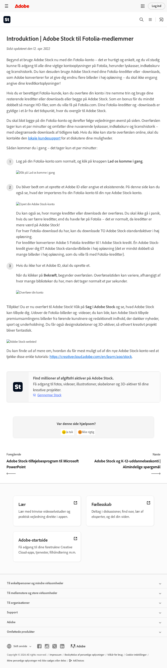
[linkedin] (62, 646)
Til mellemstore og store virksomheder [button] (32, 593)
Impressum (56, 654)
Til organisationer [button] (18, 603)
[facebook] (39, 646)
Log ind (156, 6)
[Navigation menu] (6, 6)
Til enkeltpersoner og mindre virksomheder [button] (35, 583)
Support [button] (12, 612)
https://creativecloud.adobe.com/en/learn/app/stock (91, 356)
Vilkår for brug (115, 654)
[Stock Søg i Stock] (161, 19)
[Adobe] (22, 6)
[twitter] (54, 646)
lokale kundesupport (44, 138)
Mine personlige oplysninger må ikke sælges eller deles (36, 660)
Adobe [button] (11, 622)
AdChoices (78, 660)
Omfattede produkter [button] (21, 632)
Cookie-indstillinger (136, 654)
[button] (142, 6)
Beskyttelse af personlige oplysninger (84, 654)
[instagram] (47, 646)
